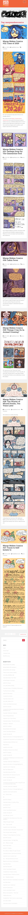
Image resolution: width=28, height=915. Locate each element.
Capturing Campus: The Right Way (10, 840)
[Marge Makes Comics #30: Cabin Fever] (14, 249)
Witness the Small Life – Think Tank (10, 892)
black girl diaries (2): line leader (9, 728)
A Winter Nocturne (7, 895)
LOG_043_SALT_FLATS (8, 815)
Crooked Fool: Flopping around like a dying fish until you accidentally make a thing (14, 783)
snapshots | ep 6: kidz (7, 747)
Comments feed (6, 653)
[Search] (23, 640)
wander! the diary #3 (7, 755)
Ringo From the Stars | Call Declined (10, 861)
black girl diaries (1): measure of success (11, 774)
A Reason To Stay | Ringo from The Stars (11, 835)
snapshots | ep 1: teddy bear (9, 884)
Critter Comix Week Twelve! (9, 890)
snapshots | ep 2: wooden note (9, 856)
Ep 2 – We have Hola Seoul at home (10, 858)
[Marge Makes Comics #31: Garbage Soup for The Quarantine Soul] (14, 140)
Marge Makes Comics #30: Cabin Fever (13, 259)
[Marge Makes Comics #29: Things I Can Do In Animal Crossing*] (14, 318)
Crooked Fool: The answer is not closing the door (13, 739)
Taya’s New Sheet (7, 863)
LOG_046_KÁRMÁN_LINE (8, 675)
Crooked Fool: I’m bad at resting (10, 871)
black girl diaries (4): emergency (9, 667)
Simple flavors (6, 744)
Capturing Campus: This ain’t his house (11, 721)
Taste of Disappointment (8, 715)
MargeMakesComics (15, 47)
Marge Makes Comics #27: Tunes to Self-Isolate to (13, 547)
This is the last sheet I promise (9, 832)
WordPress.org (6, 655)
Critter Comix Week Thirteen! (9, 869)
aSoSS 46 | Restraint (7, 866)
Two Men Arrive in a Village (9, 690)
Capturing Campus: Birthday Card (10, 742)
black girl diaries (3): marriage (9, 669)
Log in (4, 648)
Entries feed (5, 650)
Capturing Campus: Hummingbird (10, 903)
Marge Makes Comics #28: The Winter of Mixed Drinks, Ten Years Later (13, 402)
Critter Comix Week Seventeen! (10, 704)
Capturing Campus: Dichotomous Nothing (12, 853)
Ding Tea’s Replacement (8, 769)
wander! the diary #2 (7, 780)
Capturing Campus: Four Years (9, 677)
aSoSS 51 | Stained (7, 752)
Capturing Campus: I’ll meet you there (11, 874)
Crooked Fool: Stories (7, 696)
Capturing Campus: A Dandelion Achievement (13, 688)
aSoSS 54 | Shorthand (7, 693)
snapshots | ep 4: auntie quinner (10, 791)
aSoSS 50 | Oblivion (7, 799)
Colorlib (13, 913)
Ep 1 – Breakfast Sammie (8, 877)
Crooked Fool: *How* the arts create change (12, 898)
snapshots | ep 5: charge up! (9, 766)
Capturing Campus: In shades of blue (11, 802)
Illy (3, 797)
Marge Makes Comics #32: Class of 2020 (13, 42)
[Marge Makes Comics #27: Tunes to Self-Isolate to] (14, 536)
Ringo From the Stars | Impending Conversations (13, 879)
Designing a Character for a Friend (10, 749)
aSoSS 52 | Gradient (7, 726)
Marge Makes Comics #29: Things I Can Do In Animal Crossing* (13, 330)
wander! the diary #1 (7, 812)
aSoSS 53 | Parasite (7, 706)
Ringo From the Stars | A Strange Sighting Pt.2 (13, 764)
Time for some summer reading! (10, 672)
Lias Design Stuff (6, 804)
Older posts (22, 634)
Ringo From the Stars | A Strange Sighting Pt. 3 (13, 736)
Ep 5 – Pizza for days (7, 794)
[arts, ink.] (6, 1)
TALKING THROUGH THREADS (10, 713)
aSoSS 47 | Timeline (7, 848)
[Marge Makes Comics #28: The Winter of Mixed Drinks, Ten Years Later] (14, 390)
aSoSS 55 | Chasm (7, 683)
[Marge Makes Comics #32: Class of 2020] (14, 32)
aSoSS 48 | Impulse (7, 837)
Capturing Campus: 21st (8, 698)
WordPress (21, 913)
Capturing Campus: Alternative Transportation (13, 829)
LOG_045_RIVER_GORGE (8, 685)
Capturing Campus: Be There (9, 772)
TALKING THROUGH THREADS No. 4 (11, 761)
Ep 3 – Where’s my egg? (8, 842)
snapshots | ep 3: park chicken (9, 827)
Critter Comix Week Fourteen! (9, 810)
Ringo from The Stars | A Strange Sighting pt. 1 (13, 789)
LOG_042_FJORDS (7, 900)
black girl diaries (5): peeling (9, 664)
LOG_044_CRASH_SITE (8, 701)
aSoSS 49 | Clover (7, 807)
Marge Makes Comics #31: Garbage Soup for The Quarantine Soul (13, 151)
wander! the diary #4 (7, 734)
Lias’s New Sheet (6, 882)
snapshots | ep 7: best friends (9, 718)
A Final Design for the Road (9, 680)
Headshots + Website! (8, 723)
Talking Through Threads (8, 821)
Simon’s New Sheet (7, 845)
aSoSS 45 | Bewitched (7, 887)
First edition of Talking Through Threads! (12, 850)
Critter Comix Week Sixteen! (9, 731)
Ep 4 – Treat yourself (7, 824)
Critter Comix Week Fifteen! (9, 777)
